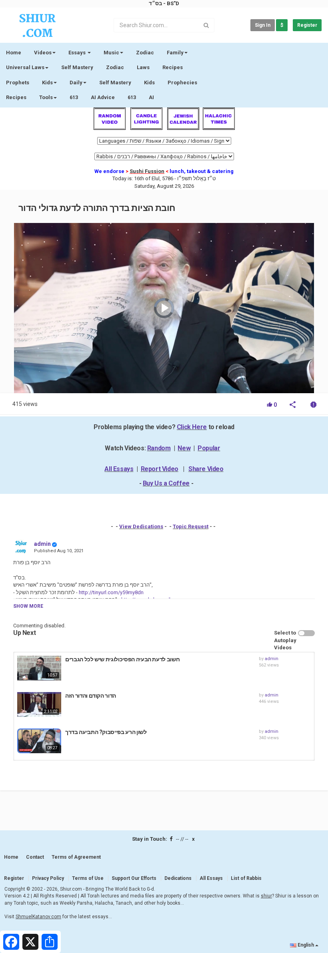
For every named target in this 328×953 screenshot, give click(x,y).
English (305, 945)
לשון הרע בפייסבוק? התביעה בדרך (106, 732)
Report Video (159, 469)
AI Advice (103, 97)
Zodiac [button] (145, 53)
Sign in (262, 25)
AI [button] (151, 97)
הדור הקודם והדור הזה (90, 695)
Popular (209, 448)
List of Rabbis (246, 878)
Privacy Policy (48, 878)
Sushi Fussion (147, 171)
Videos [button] (43, 53)
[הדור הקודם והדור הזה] (39, 704)
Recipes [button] (16, 97)
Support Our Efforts (134, 878)
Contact (35, 857)
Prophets (17, 83)
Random (159, 448)
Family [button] (175, 53)
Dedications (178, 878)
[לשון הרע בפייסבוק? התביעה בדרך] (39, 740)
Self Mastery (77, 67)
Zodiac (115, 67)
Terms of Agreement (76, 857)
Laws (143, 67)
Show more (28, 606)
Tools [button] (46, 97)
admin (42, 544)
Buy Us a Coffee (166, 483)
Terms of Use (88, 878)
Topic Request (190, 526)
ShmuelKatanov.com (38, 916)
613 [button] (132, 97)
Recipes (172, 67)
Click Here (192, 427)
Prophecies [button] (182, 83)
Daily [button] (76, 83)
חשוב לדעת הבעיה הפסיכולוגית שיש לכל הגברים (122, 659)
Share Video (206, 469)
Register (307, 25)
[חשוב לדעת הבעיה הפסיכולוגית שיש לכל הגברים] (39, 668)
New (184, 448)
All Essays (118, 469)
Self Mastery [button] (115, 83)
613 (74, 97)
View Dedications (141, 526)
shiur (266, 896)
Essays (77, 53)
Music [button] (111, 53)
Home (13, 53)
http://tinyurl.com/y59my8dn (111, 592)
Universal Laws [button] (25, 67)
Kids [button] (47, 83)
